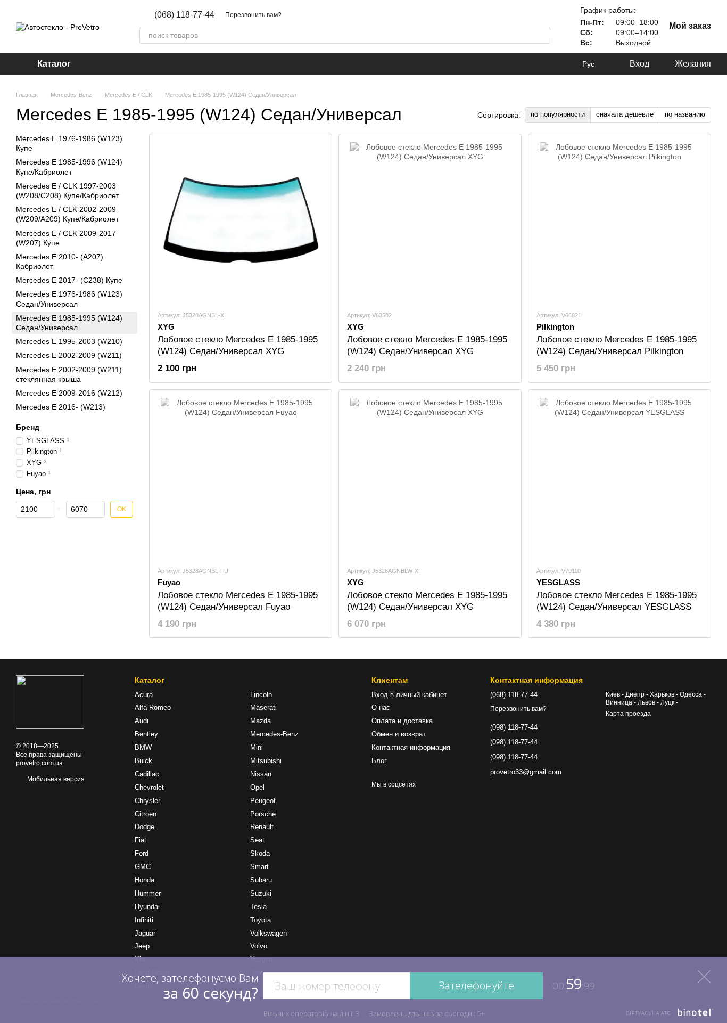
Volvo (258, 946)
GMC (143, 867)
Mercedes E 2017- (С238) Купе (69, 280)
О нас (380, 707)
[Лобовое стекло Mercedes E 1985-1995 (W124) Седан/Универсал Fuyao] (241, 478)
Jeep (142, 946)
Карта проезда (628, 713)
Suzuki (260, 893)
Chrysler (147, 801)
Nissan (260, 774)
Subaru (261, 880)
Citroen (145, 814)
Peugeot (263, 801)
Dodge (144, 827)
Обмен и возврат (398, 734)
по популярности (558, 114)
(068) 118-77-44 (184, 15)
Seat (257, 840)
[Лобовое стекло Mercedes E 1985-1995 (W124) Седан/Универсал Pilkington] (619, 222)
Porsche (263, 814)
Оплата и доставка (402, 721)
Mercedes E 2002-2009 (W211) (69, 355)
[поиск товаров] (541, 35)
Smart (259, 867)
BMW (143, 747)
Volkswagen (268, 933)
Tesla (258, 907)
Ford (141, 853)
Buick (143, 761)
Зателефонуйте (476, 985)
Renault (262, 827)
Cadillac (147, 774)
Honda (144, 880)
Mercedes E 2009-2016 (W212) (69, 393)
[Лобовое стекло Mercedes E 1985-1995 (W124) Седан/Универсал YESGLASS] (619, 478)
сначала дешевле (625, 114)
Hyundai (147, 907)
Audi (141, 721)
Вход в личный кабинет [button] (409, 695)
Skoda (260, 853)
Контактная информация (410, 747)
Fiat (140, 840)
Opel (257, 787)
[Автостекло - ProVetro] (50, 702)
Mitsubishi (266, 761)
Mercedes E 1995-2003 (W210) (69, 341)
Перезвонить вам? (253, 15)
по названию (685, 114)
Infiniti (144, 920)
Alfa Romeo (153, 707)
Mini (256, 747)
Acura (144, 695)
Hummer (148, 893)
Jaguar (145, 933)
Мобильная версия (55, 779)
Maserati (263, 707)
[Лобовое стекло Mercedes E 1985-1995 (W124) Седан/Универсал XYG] (241, 222)
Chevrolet (149, 787)
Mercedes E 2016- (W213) (60, 407)
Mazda (260, 721)
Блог (379, 761)
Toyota (260, 920)
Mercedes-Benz (274, 734)
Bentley (146, 734)
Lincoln (261, 695)
